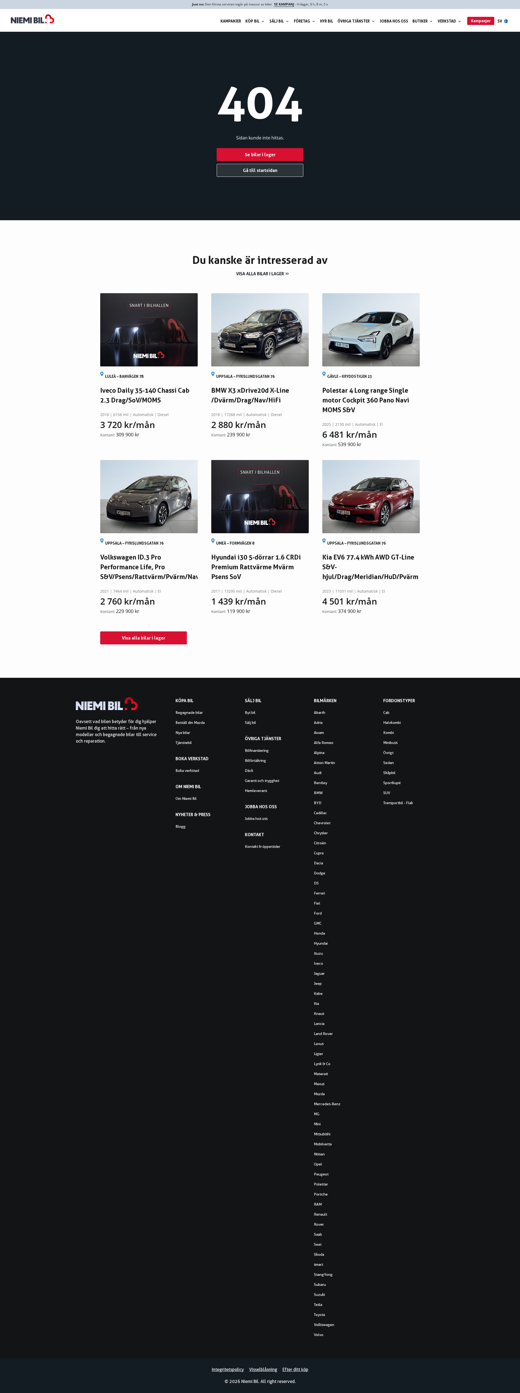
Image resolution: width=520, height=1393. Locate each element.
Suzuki (319, 1294)
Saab (318, 1234)
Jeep (318, 983)
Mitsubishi (322, 1134)
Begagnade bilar (189, 712)
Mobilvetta (323, 1144)
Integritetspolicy (228, 1369)
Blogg (181, 826)
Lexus (319, 1043)
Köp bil (252, 21)
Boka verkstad (187, 770)
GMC (317, 923)
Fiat (317, 903)
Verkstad (447, 21)
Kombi (388, 732)
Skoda (319, 1254)
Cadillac (320, 813)
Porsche (321, 1194)
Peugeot (321, 1174)
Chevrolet (322, 823)
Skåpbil (389, 773)
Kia (316, 1003)
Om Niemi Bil (186, 798)
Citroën (320, 843)
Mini (317, 1124)
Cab (386, 712)
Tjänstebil (184, 742)
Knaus (319, 1013)
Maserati (321, 1074)
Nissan (319, 1154)
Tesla (318, 1304)
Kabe (318, 993)
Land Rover (323, 1033)
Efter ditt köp (295, 1369)
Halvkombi (392, 722)
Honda (319, 933)
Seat (317, 1244)
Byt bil (250, 712)
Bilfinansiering (257, 750)
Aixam (319, 732)
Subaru (320, 1284)
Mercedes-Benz (327, 1104)
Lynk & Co (322, 1064)
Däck (249, 770)
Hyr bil (326, 21)
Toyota (319, 1314)
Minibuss (390, 742)
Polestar (321, 1184)
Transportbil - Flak (398, 803)
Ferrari (319, 893)
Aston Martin (324, 763)
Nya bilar (183, 732)
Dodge (319, 873)
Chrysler (321, 833)
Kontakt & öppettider (262, 846)
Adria (318, 722)
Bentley (320, 783)
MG (316, 1114)
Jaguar (319, 973)
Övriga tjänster (353, 21)
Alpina (319, 752)
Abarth (319, 712)
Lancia (319, 1023)
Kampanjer (230, 21)
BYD (317, 803)
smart (318, 1264)
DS (316, 883)
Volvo (318, 1335)
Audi (317, 773)
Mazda (319, 1094)
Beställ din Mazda (190, 722)
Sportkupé (392, 783)
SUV (386, 793)
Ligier (318, 1054)
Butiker (420, 21)
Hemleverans (256, 790)
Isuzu (318, 953)
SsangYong (323, 1274)
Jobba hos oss (394, 21)
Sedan (388, 763)
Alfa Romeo (323, 742)
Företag (302, 21)
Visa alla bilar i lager (260, 273)
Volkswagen (324, 1324)
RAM (318, 1204)
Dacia (318, 863)
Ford (318, 913)
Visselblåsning (263, 1369)
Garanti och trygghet (262, 780)
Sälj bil (276, 21)
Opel (318, 1164)
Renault (320, 1214)
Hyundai (321, 943)
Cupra (319, 853)
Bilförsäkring (255, 760)
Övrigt (388, 752)
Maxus (319, 1084)
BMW (318, 793)
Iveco (318, 963)
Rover (319, 1224)
